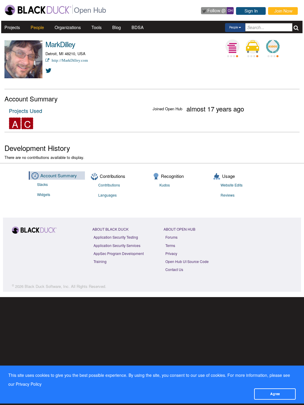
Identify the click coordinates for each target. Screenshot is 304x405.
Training (100, 261)
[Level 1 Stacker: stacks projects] (232, 46)
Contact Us (174, 269)
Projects (12, 27)
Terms (170, 245)
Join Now (283, 11)
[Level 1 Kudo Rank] (273, 46)
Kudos (164, 184)
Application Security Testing (116, 237)
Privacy (171, 253)
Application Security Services (117, 245)
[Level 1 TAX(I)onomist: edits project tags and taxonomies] (253, 46)
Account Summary (58, 175)
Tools (96, 27)
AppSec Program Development (119, 253)
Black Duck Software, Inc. (47, 286)
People (37, 27)
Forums (171, 237)
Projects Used (25, 110)
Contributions (109, 184)
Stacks (42, 184)
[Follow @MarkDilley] (48, 70)
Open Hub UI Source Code (187, 261)
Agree (275, 394)
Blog (116, 27)
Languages (107, 194)
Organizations (68, 27)
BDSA (138, 27)
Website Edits (232, 184)
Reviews (228, 194)
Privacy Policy (29, 384)
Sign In (251, 11)
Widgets (43, 194)
